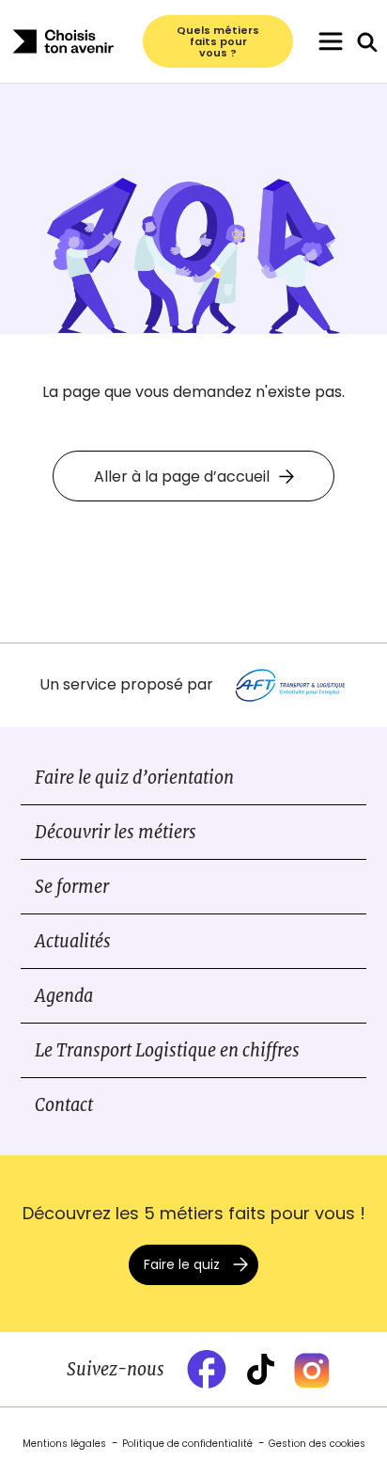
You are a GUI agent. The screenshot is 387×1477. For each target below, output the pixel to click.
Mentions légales (64, 1444)
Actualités (73, 941)
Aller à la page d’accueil (182, 476)
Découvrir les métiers (115, 832)
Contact (64, 1105)
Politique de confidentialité (187, 1444)
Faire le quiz (182, 1264)
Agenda (64, 996)
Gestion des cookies (317, 1444)
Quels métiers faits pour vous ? (218, 41)
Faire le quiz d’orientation (134, 777)
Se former (72, 886)
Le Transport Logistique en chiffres (167, 1050)
